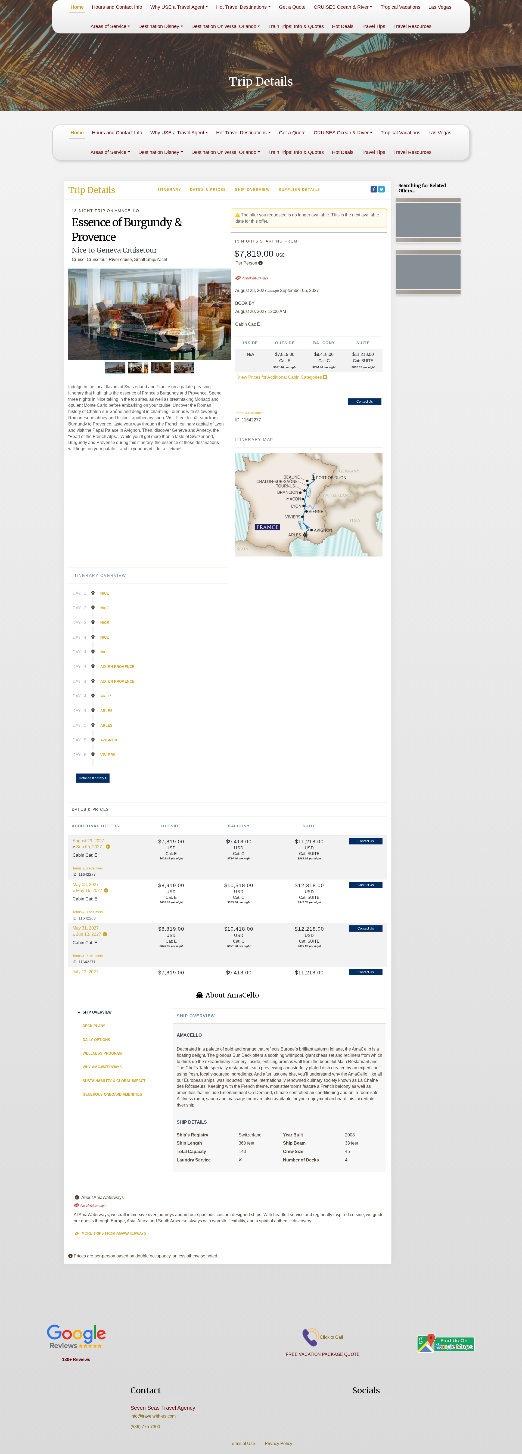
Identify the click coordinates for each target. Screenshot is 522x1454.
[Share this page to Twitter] (381, 189)
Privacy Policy (278, 1443)
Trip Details (91, 190)
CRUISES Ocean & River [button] (341, 7)
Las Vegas (439, 7)
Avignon (108, 740)
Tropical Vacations (400, 7)
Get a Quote (292, 7)
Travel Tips (373, 26)
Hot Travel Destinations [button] (241, 7)
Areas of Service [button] (108, 26)
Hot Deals (342, 26)
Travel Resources (412, 26)
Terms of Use (242, 1443)
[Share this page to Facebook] (374, 189)
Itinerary (169, 190)
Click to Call (331, 1337)
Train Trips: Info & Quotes (296, 26)
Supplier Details (299, 190)
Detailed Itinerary (92, 778)
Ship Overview (252, 190)
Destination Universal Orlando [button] (223, 26)
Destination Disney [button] (158, 26)
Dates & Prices (208, 190)
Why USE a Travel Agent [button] (177, 7)
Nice (104, 593)
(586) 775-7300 (145, 1426)
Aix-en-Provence (117, 667)
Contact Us (364, 401)
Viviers (107, 755)
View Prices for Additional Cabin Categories (280, 377)
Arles (106, 696)
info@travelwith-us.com (153, 1416)
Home (77, 7)
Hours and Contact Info (117, 7)
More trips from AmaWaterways (113, 1233)
